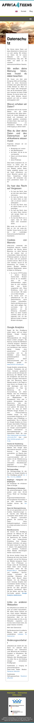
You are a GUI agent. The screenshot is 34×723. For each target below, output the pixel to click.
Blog (31, 11)
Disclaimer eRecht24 (13, 671)
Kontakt (23, 11)
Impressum (11, 693)
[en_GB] (16, 11)
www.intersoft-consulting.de (15, 364)
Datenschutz (22, 693)
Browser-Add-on (12, 570)
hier (26, 503)
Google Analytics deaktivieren (17, 594)
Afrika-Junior (17, 695)
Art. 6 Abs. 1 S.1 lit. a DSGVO (17, 476)
